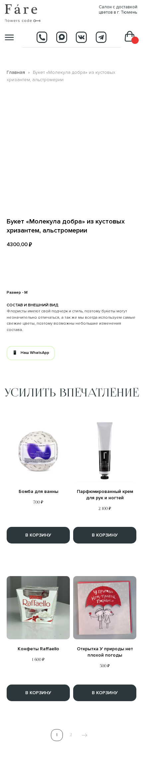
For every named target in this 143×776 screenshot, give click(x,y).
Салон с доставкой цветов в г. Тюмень (118, 9)
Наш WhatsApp (35, 352)
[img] (22, 13)
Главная (16, 72)
